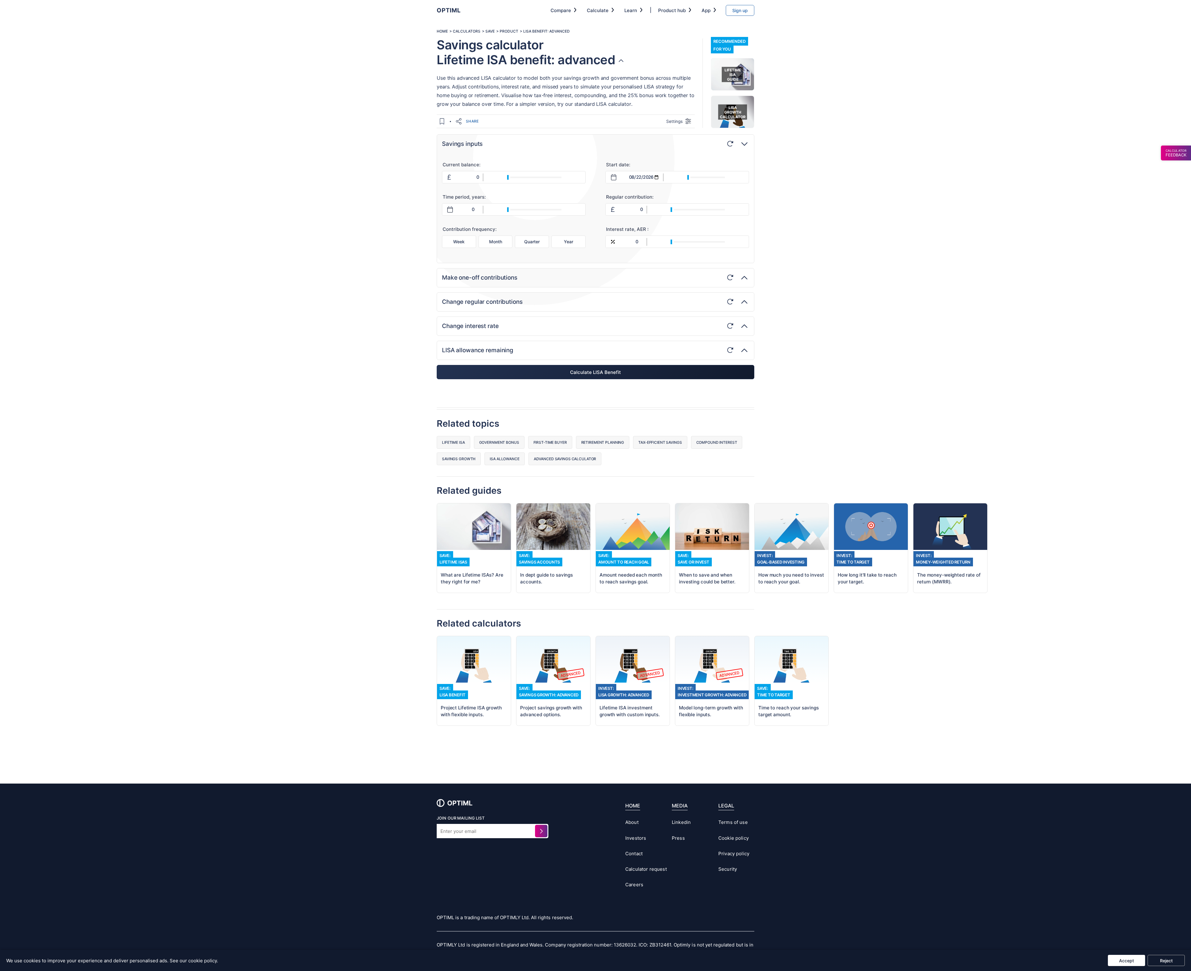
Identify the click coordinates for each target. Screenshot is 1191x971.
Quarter (532, 241)
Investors (635, 838)
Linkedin (681, 822)
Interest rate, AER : (627, 229)
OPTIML (449, 10)
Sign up (740, 10)
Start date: (618, 165)
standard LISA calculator (602, 104)
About (632, 822)
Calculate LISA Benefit (595, 372)
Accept (1126, 960)
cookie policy (202, 961)
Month (495, 241)
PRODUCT (509, 31)
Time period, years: (464, 197)
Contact (634, 853)
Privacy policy (733, 853)
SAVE (490, 31)
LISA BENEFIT (535, 31)
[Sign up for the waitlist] (541, 831)
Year (568, 241)
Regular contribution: (629, 197)
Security (727, 869)
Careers (634, 885)
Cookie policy (733, 838)
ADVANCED (559, 31)
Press (678, 838)
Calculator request (643, 869)
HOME (442, 31)
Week (459, 241)
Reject (1166, 960)
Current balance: (461, 165)
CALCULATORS (466, 31)
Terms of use (733, 822)
